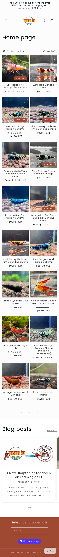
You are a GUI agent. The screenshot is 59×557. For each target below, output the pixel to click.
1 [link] (21, 412)
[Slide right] (36, 507)
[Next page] (37, 411)
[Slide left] (23, 507)
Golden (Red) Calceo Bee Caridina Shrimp (43, 302)
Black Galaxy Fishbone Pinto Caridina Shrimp (43, 127)
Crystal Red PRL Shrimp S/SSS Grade (15, 86)
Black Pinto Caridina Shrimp (43, 393)
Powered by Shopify (42, 552)
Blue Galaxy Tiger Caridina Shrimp (15, 127)
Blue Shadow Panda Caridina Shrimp (43, 172)
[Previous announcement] (5, 5)
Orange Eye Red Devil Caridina (15, 393)
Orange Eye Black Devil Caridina (15, 302)
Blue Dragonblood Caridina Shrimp (43, 260)
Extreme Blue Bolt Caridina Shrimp (15, 216)
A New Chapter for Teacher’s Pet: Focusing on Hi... (28, 475)
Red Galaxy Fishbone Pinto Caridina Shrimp (15, 260)
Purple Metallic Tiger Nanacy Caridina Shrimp (15, 174)
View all (52, 430)
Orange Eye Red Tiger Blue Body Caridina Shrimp (43, 218)
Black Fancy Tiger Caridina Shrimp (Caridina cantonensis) (44, 349)
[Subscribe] (44, 530)
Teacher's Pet (23, 552)
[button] (6, 20)
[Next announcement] (53, 5)
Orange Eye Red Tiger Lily (15, 347)
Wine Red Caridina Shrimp (43, 86)
